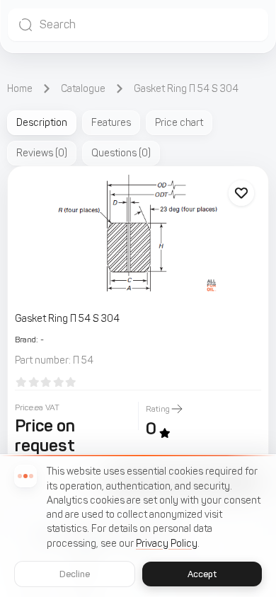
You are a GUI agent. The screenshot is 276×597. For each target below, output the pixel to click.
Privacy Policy (166, 544)
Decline (75, 574)
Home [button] (20, 89)
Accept (202, 574)
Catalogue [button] (83, 89)
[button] (138, 24)
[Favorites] (241, 193)
